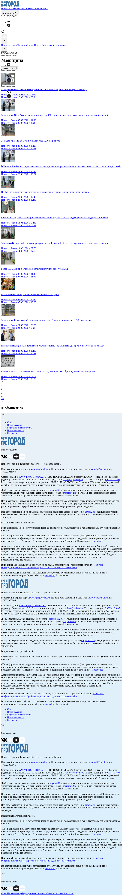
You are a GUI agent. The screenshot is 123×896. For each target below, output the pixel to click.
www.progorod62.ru (40, 469)
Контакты (12, 433)
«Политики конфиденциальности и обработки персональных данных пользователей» (52, 566)
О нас (10, 422)
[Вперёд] (4, 49)
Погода (38, 45)
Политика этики (15, 430)
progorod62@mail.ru (98, 469)
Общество (21, 45)
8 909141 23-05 (112, 479)
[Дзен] (10, 26)
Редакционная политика (19, 427)
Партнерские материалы (54, 45)
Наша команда (14, 425)
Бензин (30, 45)
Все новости (8, 13)
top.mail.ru (50, 575)
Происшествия (8, 45)
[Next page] (2, 401)
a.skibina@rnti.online (73, 479)
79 (2, 398)
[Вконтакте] (10, 22)
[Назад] (4, 41)
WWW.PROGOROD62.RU (32, 477)
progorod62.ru (56, 490)
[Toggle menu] (4, 36)
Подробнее (97, 541)
